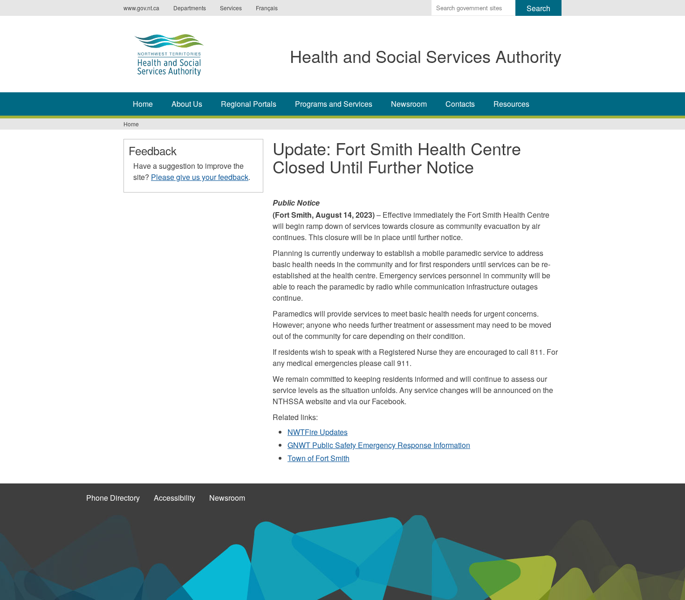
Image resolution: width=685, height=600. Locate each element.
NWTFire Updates (318, 432)
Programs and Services (333, 103)
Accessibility (174, 497)
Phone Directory (113, 497)
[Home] (178, 52)
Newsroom (409, 103)
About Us (186, 103)
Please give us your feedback (199, 177)
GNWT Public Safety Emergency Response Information (379, 445)
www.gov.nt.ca (141, 8)
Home (143, 103)
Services (231, 8)
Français (267, 8)
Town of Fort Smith (318, 458)
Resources (511, 103)
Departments (189, 8)
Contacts (460, 103)
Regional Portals (248, 103)
